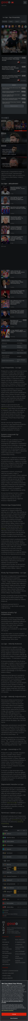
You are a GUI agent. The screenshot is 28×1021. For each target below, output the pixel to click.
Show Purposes (14, 1018)
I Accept (14, 1014)
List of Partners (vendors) (7, 1010)
